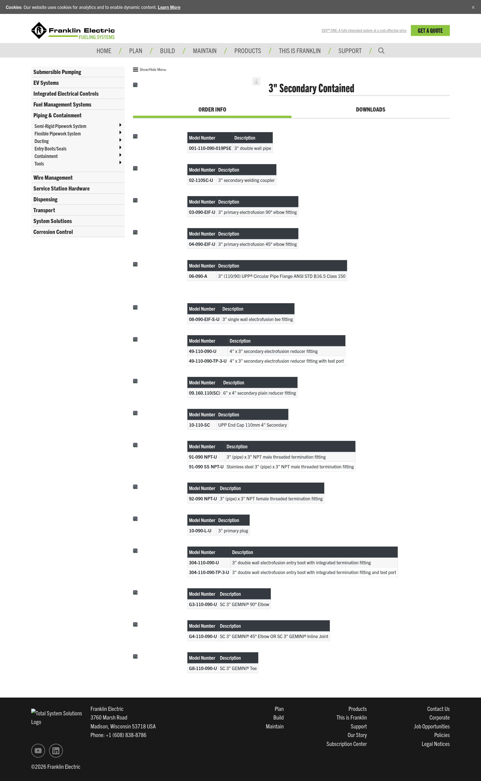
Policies (442, 734)
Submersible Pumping (57, 71)
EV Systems (46, 82)
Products (358, 708)
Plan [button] (135, 50)
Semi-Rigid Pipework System (60, 126)
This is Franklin (300, 50)
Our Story (357, 734)
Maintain (275, 726)
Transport (44, 209)
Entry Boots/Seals (51, 148)
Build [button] (167, 50)
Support (350, 50)
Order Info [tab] (212, 109)
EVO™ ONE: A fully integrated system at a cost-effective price (364, 30)
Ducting (42, 141)
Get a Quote (430, 30)
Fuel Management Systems (62, 104)
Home (104, 50)
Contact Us (438, 708)
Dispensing (45, 198)
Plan (279, 708)
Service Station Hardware (61, 188)
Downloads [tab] (370, 109)
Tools (39, 163)
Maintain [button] (205, 50)
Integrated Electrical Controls (66, 93)
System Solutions (52, 220)
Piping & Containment (57, 114)
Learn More (169, 7)
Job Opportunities (432, 726)
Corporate (440, 717)
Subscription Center (347, 743)
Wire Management (53, 177)
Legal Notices (436, 743)
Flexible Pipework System (58, 133)
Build (278, 717)
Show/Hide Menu (152, 69)
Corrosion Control (53, 231)
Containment (46, 156)
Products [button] (247, 50)
